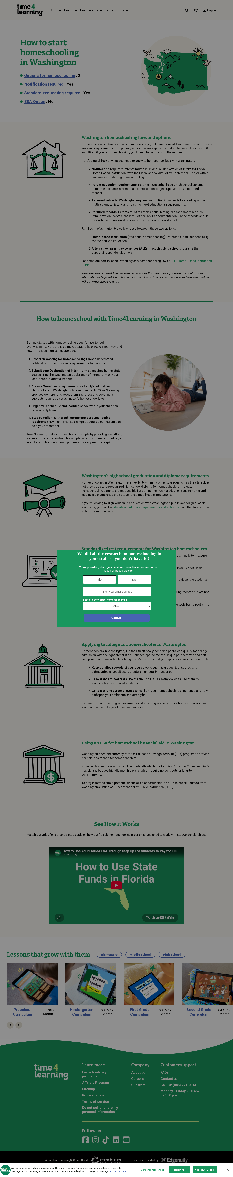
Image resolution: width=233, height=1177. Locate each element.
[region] (116, 1170)
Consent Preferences (152, 1169)
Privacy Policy (118, 1171)
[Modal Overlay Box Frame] (116, 588)
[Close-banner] (227, 1169)
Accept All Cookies (205, 1169)
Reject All (179, 1169)
